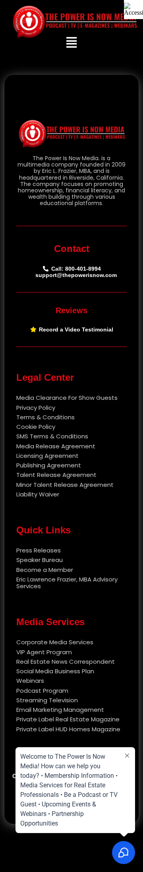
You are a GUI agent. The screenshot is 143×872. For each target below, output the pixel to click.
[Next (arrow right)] (129, 436)
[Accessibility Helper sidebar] (133, 9)
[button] (71, 42)
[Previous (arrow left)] (14, 436)
